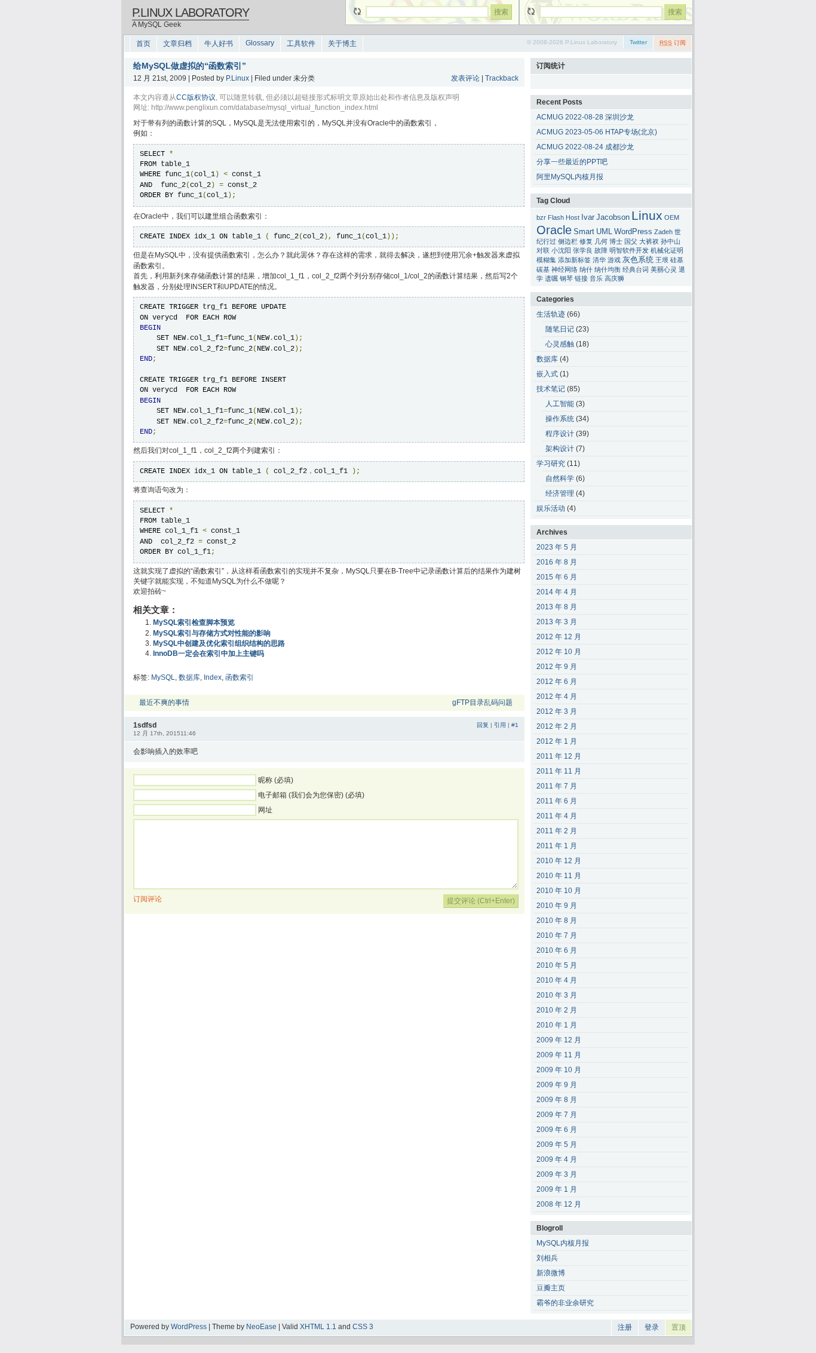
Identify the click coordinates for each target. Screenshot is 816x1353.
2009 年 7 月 (556, 1114)
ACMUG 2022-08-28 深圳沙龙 (585, 117)
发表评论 (465, 78)
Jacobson (613, 217)
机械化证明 (667, 250)
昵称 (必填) (275, 780)
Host (572, 217)
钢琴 (566, 278)
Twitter (638, 42)
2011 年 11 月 (558, 771)
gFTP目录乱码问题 (482, 702)
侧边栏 (568, 241)
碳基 (543, 269)
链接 (581, 278)
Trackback (502, 78)
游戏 (614, 259)
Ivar (587, 217)
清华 (599, 259)
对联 (543, 250)
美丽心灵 (664, 269)
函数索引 (239, 677)
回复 (483, 725)
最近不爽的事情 (164, 702)
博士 (615, 241)
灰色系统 (638, 260)
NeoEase (261, 1327)
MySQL (163, 677)
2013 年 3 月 (556, 622)
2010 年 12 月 (558, 861)
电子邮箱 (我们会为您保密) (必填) (311, 795)
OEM (671, 217)
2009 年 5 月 (556, 1144)
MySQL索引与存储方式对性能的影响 (212, 633)
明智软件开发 (629, 250)
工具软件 (301, 43)
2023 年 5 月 (556, 547)
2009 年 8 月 (556, 1100)
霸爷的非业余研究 (565, 1303)
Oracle (554, 230)
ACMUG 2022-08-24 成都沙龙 (585, 147)
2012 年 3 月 (556, 711)
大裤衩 (649, 241)
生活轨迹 (550, 314)
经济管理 (559, 493)
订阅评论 (147, 899)
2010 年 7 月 (556, 935)
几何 (601, 241)
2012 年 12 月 (558, 637)
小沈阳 (561, 250)
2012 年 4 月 (556, 696)
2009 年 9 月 (556, 1085)
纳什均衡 (607, 269)
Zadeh (663, 231)
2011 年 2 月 (556, 831)
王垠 (661, 259)
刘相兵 (547, 1258)
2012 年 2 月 (556, 726)
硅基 (676, 259)
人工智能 (559, 404)
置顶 (678, 1327)
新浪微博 (550, 1273)
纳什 (586, 269)
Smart (583, 232)
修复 (586, 241)
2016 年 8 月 (556, 562)
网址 (265, 810)
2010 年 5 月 (556, 965)
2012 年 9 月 (556, 666)
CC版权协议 (196, 97)
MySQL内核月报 (562, 1243)
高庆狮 (614, 278)
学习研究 (550, 463)
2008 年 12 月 (558, 1204)
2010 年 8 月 (556, 920)
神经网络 (564, 269)
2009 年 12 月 (558, 1040)
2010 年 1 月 (556, 1025)
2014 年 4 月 (556, 592)
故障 (601, 250)
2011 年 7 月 (556, 786)
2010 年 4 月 (556, 980)
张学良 (583, 250)
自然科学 (559, 478)
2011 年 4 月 (556, 816)
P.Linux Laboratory (190, 12)
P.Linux (237, 78)
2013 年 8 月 (556, 607)
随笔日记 (559, 329)
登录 (652, 1327)
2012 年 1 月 (556, 741)
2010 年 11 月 (558, 876)
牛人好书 (218, 43)
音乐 (596, 278)
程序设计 (559, 433)
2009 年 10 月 (558, 1070)
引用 (500, 725)
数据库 (189, 677)
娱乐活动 (550, 508)
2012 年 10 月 (558, 652)
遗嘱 (551, 278)
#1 (515, 725)
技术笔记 (550, 389)
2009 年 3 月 (556, 1174)
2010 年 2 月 (556, 1010)
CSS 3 (362, 1327)
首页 (143, 43)
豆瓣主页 (550, 1288)
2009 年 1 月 (556, 1189)
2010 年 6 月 (556, 950)
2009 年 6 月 (556, 1129)
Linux (646, 215)
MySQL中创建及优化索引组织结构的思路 (219, 643)
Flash (556, 217)
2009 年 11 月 (558, 1055)
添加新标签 (574, 259)
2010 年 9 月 (556, 905)
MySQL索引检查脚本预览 (194, 622)
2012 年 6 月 (556, 681)
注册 (625, 1327)
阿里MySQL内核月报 (569, 177)
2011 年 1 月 (556, 846)
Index (213, 677)
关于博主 (342, 43)
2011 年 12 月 (558, 756)
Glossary (260, 43)
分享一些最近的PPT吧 (572, 162)
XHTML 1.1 (318, 1327)
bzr (541, 217)
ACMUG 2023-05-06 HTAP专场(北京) (596, 132)
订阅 (672, 42)
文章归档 (177, 43)
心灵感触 (559, 344)
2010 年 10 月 (558, 890)
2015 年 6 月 (556, 577)
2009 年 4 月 (556, 1159)
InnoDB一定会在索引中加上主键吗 (208, 653)
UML (604, 232)
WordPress (633, 232)
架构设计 (559, 448)
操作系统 (559, 419)
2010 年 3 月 (556, 995)
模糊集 (546, 259)
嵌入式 (547, 374)
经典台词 (635, 269)
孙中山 (670, 241)
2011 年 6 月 (556, 801)
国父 (630, 241)
